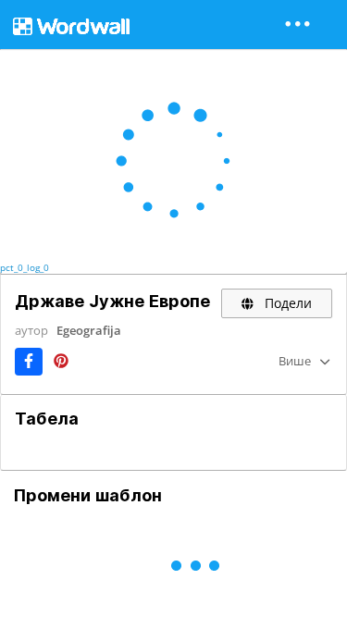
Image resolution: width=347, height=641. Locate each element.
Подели (286, 303)
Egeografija (88, 330)
